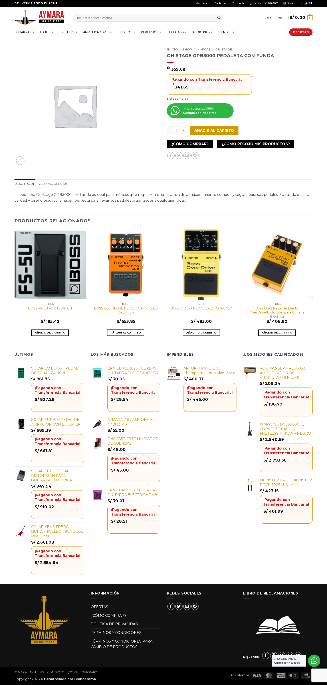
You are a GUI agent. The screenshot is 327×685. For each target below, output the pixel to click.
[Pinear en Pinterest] (195, 155)
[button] (290, 3)
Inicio (172, 49)
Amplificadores (96, 32)
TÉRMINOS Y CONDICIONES (116, 633)
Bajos (45, 32)
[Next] (312, 286)
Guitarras (22, 32)
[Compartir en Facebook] (171, 155)
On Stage (223, 49)
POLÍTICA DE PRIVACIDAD (114, 624)
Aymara (201, 3)
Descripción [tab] (24, 183)
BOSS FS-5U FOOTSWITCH (50, 308)
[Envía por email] (187, 155)
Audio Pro (201, 32)
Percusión (150, 32)
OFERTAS (99, 607)
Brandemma (85, 679)
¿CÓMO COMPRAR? (264, 3)
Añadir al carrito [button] (50, 332)
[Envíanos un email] (310, 3)
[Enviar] (219, 18)
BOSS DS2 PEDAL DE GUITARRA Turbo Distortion (126, 310)
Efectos (125, 32)
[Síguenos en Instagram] (306, 3)
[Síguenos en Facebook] (302, 3)
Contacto (238, 3)
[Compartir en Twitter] (179, 155)
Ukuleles (67, 32)
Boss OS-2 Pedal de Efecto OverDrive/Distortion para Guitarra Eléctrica (277, 312)
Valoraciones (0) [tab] (52, 183)
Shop (187, 49)
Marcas (204, 49)
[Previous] (14, 286)
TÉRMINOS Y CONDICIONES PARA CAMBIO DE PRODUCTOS (121, 644)
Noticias (220, 3)
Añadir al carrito (214, 131)
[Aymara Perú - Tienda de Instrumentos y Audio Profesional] (40, 17)
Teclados (176, 32)
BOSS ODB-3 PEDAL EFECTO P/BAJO (201, 308)
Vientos (225, 32)
